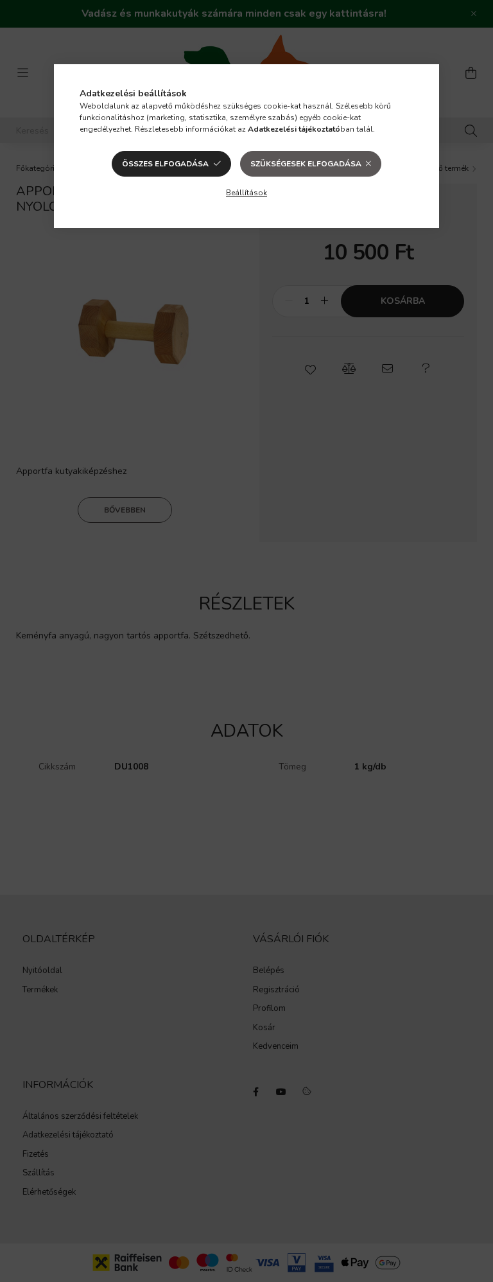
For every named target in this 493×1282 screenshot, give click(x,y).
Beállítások (246, 193)
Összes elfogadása (165, 164)
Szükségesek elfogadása (305, 164)
